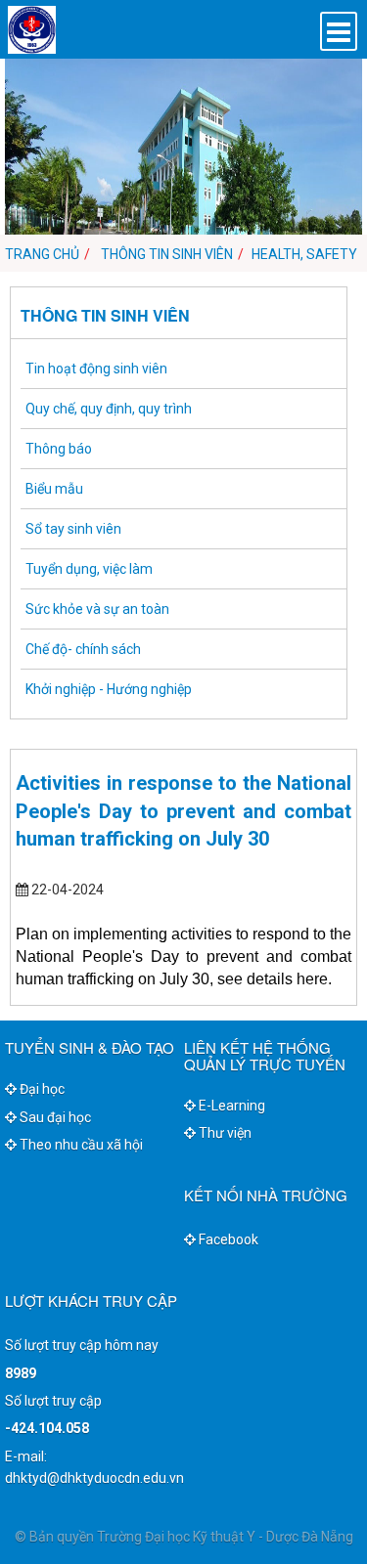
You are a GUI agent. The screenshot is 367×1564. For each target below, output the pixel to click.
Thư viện (224, 1133)
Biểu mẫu (54, 489)
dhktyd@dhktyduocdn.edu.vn (94, 1478)
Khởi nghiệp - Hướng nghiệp (108, 689)
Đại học (41, 1089)
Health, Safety (304, 254)
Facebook (227, 1239)
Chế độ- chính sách (83, 649)
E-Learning (230, 1105)
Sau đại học (54, 1117)
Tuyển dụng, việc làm (89, 569)
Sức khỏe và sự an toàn (97, 609)
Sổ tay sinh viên (73, 529)
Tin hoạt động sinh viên (96, 368)
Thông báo (58, 448)
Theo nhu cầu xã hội (80, 1144)
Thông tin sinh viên (165, 254)
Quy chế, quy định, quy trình (108, 408)
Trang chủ (42, 254)
